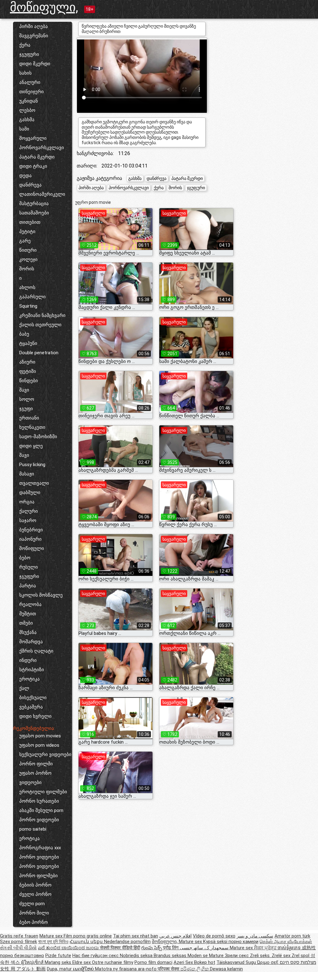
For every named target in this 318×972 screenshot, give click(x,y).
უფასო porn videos (39, 745)
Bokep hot (204, 962)
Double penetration (38, 352)
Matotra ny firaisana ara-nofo (126, 969)
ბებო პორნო (33, 922)
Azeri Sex (184, 962)
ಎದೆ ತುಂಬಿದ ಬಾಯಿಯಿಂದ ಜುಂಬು (69, 948)
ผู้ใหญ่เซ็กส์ (33, 962)
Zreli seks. (261, 955)
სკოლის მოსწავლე (41, 595)
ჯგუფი (26, 408)
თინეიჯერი (31, 91)
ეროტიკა (29, 679)
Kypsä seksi (216, 941)
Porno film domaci (153, 962)
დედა (25, 175)
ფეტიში (27, 371)
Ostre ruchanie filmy (112, 962)
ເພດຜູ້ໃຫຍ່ (84, 969)
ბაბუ (24, 334)
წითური (28, 250)
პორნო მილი (34, 913)
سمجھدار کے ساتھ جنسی (205, 948)
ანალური (29, 82)
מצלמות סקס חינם (298, 962)
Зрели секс (237, 955)
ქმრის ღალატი (36, 651)
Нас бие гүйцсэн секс (96, 955)
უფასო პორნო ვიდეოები (35, 777)
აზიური (27, 362)
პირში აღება (33, 26)
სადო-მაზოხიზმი (38, 436)
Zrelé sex (282, 955)
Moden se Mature (206, 955)
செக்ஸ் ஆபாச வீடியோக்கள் (286, 941)
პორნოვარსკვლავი (41, 147)
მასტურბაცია (34, 203)
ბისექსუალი (33, 697)
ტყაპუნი (28, 343)
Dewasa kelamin (226, 969)
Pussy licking (32, 464)
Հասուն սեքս (87, 941)
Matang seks (58, 962)
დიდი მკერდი (34, 63)
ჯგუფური (29, 54)
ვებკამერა (31, 707)
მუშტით (27, 614)
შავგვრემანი (33, 36)
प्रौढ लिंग (171, 948)
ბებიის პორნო (35, 885)
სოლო (26, 399)
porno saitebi (32, 829)
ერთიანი (29, 418)
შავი (24, 390)
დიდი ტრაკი (33, 166)
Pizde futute (58, 955)
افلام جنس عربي (175, 936)
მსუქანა (28, 632)
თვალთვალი (34, 483)
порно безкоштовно (22, 955)
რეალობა (30, 604)
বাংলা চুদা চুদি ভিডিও (53, 941)
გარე (25, 241)
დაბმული (29, 492)
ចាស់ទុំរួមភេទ (290, 948)
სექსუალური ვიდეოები (45, 754)
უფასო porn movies (40, 736)
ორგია (26, 502)
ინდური (28, 660)
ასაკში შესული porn (41, 810)
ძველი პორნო (35, 894)
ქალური (28, 511)
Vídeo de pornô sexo (214, 936)
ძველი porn (32, 903)
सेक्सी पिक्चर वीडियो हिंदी (120, 948)
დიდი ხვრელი (35, 716)
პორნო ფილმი (36, 764)
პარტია (27, 586)
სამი (24, 129)
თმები (26, 623)
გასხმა (26, 119)
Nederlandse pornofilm (127, 941)
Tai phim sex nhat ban (135, 936)
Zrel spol (301, 955)
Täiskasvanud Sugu (236, 962)
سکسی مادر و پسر (255, 936)
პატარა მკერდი (37, 157)
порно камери (243, 941)
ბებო (24, 558)
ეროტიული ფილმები (43, 792)
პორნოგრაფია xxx (40, 847)
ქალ (24, 688)
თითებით (29, 222)
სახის (25, 73)
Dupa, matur (60, 969)
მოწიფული (31, 548)
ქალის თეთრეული (40, 325)
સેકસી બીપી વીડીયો (18, 948)
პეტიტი (27, 231)
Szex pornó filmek (18, 941)
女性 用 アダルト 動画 (23, 969)
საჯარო (27, 520)
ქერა (24, 45)
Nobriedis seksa (137, 955)
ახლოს (27, 287)
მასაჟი (26, 474)
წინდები (28, 380)
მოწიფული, (44, 7)
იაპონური (30, 539)
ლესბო (27, 110)
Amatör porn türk (292, 936)
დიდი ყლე (31, 446)
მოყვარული (33, 138)
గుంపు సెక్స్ (152, 948)
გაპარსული (32, 297)
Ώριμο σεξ (268, 962)
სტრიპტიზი (31, 669)
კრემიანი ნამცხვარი (42, 315)
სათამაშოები (34, 213)
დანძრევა (30, 185)
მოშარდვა (31, 641)
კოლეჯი (28, 259)
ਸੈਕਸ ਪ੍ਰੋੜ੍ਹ (266, 948)
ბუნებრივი (31, 530)
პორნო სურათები (39, 801)
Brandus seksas (171, 955)
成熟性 (309, 948)
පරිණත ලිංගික (195, 969)
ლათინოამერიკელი (42, 194)
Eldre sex (82, 962)
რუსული (28, 567)
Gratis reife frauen (19, 936)
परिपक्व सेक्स (169, 969)
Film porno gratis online (88, 936)
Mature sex (51, 936)
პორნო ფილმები (38, 875)
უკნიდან (28, 101)
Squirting (28, 306)
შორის (26, 269)
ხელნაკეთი (32, 427)
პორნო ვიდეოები (39, 820)
